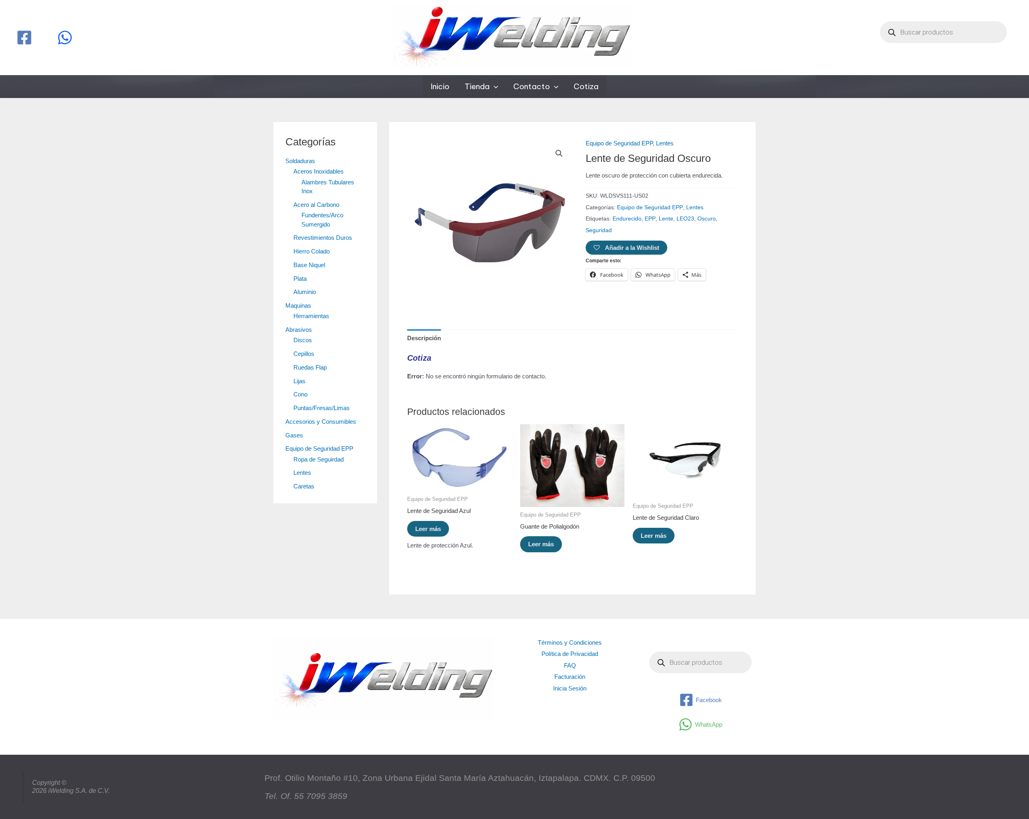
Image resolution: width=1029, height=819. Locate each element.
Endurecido (627, 219)
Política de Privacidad (569, 653)
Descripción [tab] (424, 338)
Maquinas (298, 305)
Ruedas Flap (310, 367)
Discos (302, 340)
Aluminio (304, 291)
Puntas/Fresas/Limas (321, 407)
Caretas (303, 486)
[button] (494, 86)
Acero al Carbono (316, 204)
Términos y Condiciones (570, 642)
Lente (666, 219)
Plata (300, 278)
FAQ (570, 665)
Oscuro (706, 219)
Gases (294, 435)
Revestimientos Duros (322, 237)
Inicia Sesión (569, 688)
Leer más (428, 528)
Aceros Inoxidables (318, 171)
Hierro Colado (311, 251)
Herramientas (311, 315)
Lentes (302, 472)
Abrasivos (298, 329)
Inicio (439, 86)
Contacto (531, 86)
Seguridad (599, 230)
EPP (650, 219)
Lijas (299, 381)
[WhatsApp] (65, 37)
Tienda (477, 86)
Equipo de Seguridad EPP (319, 448)
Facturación (569, 676)
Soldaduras (300, 160)
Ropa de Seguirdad (318, 459)
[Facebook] (24, 37)
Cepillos (303, 353)
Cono (300, 394)
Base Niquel (309, 264)
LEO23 (685, 219)
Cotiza (586, 86)
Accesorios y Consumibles (320, 421)
